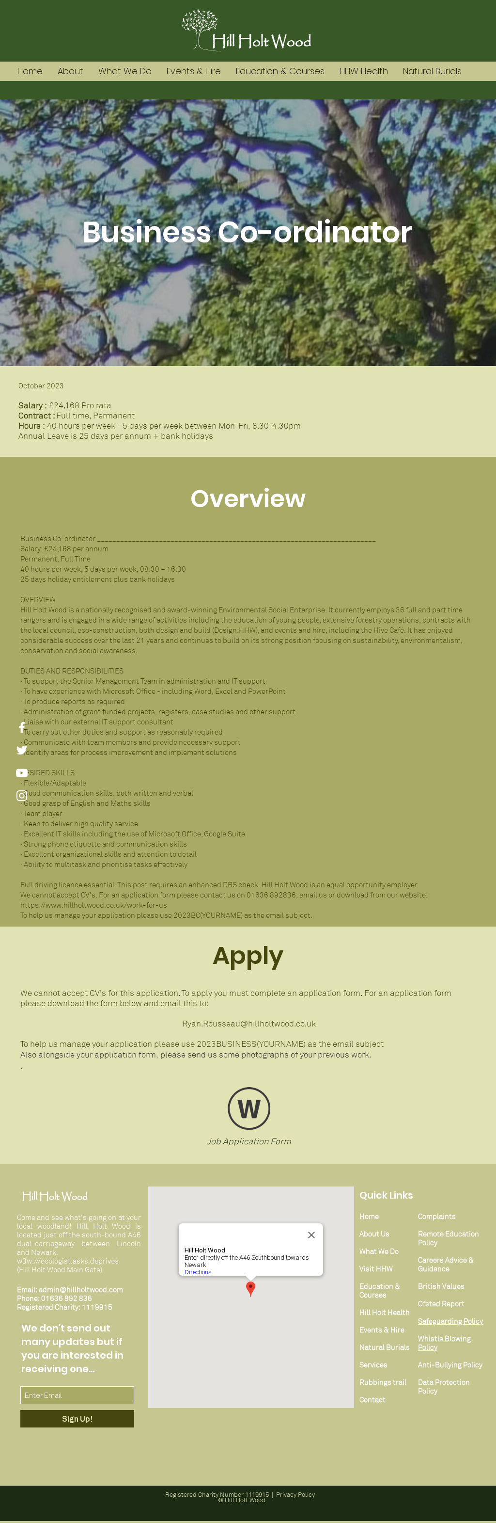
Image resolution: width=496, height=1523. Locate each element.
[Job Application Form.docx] (249, 1110)
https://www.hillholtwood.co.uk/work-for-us (93, 905)
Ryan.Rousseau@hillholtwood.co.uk (249, 1024)
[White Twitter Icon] (22, 750)
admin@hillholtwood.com (81, 1289)
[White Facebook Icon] (22, 727)
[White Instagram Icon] (22, 795)
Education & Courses (379, 1290)
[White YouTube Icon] (22, 773)
